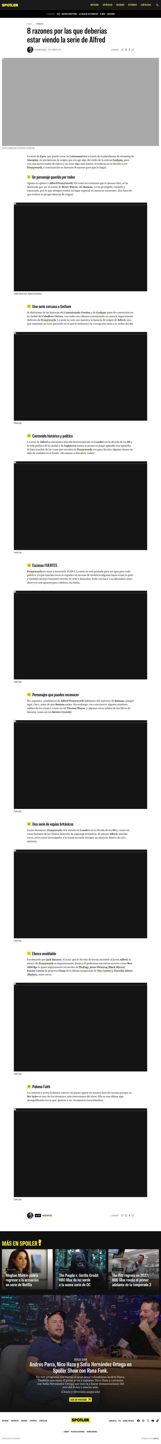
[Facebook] (129, 50)
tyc (119, 1421)
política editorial (78, 1431)
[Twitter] (126, 50)
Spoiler (29, 24)
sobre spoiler (128, 1421)
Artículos (39, 24)
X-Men (102, 14)
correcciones (92, 1431)
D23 (58, 14)
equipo (66, 1431)
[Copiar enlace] (133, 50)
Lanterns (111, 14)
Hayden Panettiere (69, 14)
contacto (112, 1421)
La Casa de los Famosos (88, 14)
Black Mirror (116, 967)
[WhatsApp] (122, 50)
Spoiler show (80, 1359)
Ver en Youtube (79, 1399)
